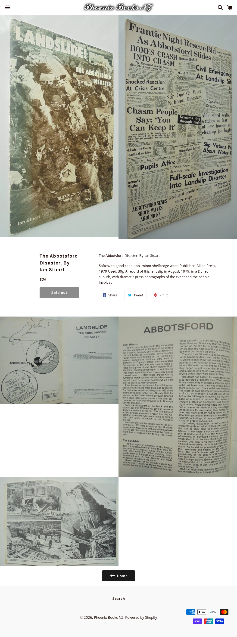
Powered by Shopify (141, 617)
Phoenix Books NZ (108, 617)
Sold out (59, 292)
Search (118, 599)
